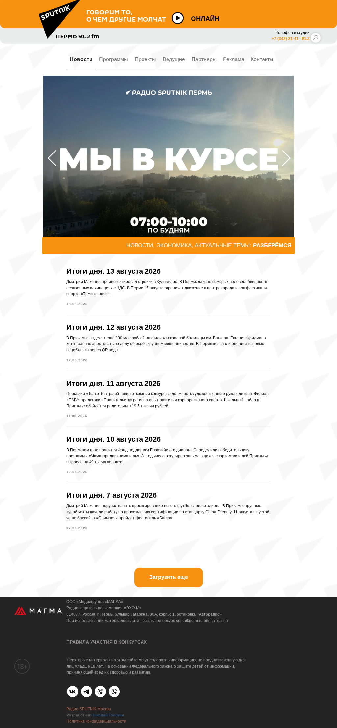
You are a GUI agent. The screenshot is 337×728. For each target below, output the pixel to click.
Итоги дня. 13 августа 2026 (113, 271)
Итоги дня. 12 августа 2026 (113, 327)
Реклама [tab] (233, 59)
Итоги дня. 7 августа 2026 (111, 495)
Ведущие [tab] (174, 59)
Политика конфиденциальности (96, 721)
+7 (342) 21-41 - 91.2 (291, 38)
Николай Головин (107, 715)
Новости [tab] (81, 59)
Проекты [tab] (145, 59)
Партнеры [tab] (204, 59)
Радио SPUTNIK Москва (88, 709)
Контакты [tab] (262, 59)
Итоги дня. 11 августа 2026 (113, 383)
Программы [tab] (113, 59)
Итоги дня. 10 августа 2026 (113, 439)
